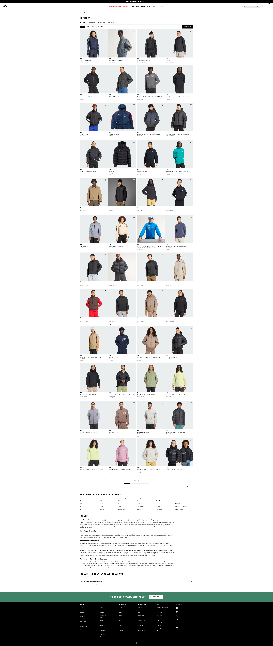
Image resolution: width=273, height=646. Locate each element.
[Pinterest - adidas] (184, 620)
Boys (81, 509)
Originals (158, 498)
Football (101, 503)
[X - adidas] (184, 616)
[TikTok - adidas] (184, 623)
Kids (81, 503)
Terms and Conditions (141, 643)
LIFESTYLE (161, 6)
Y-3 (157, 503)
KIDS (148, 6)
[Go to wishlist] (265, 7)
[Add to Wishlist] (105, 31)
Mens (81, 498)
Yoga (138, 501)
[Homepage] (5, 6)
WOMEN (143, 6)
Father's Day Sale (179, 509)
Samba (177, 498)
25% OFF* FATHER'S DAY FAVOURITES (118, 6)
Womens (82, 501)
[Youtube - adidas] (184, 627)
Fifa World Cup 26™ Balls (181, 506)
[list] (136, 22)
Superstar (177, 503)
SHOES (132, 6)
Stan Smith (159, 509)
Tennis (119, 506)
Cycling (139, 498)
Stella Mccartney (160, 501)
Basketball (101, 509)
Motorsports (140, 509)
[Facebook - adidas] (184, 608)
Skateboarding (121, 509)
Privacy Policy (133, 643)
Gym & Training (122, 498)
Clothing (101, 501)
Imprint (148, 643)
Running (101, 506)
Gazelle (177, 501)
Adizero (158, 506)
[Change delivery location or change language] (268, 4)
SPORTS (154, 6)
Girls (81, 506)
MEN (137, 6)
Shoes (100, 498)
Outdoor (120, 501)
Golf (119, 503)
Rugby (138, 503)
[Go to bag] (268, 7)
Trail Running (140, 506)
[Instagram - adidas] (184, 612)
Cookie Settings (126, 643)
